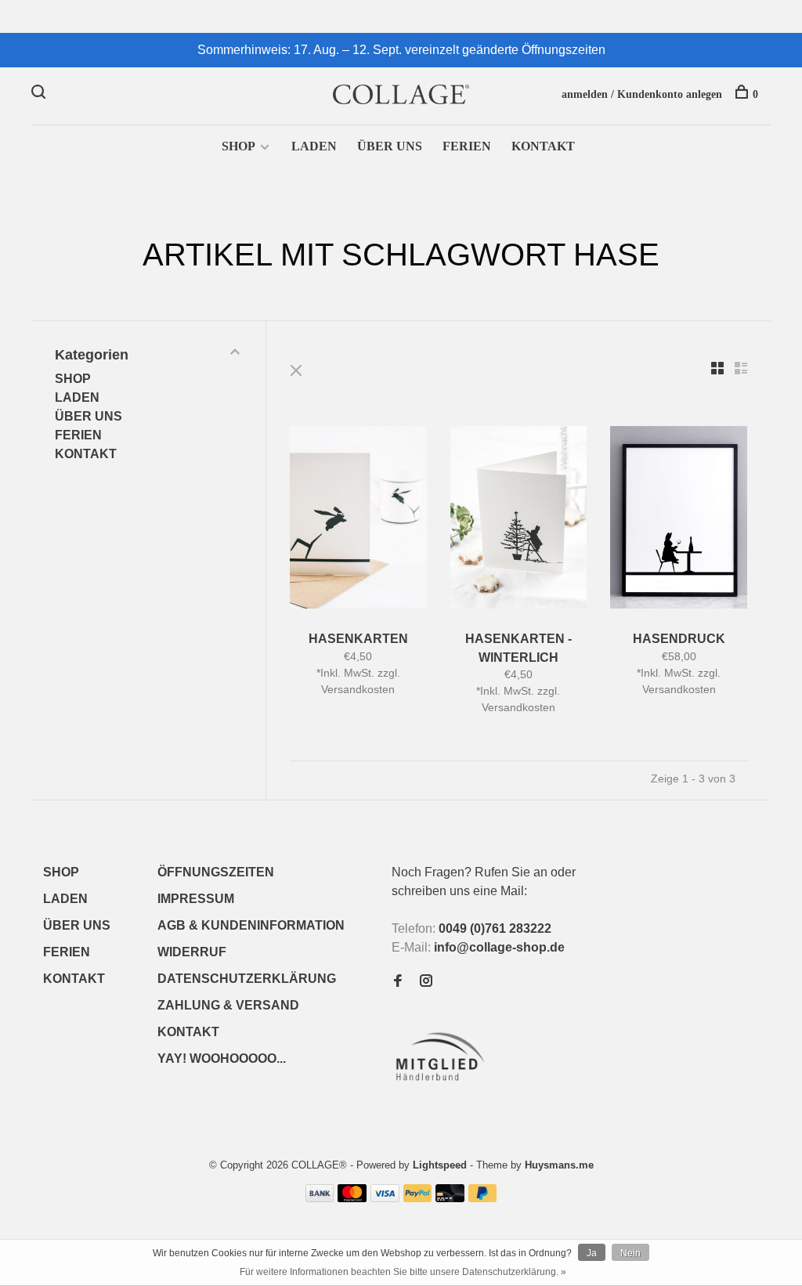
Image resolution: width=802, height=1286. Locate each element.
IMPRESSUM (195, 898)
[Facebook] (398, 981)
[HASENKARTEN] (358, 520)
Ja (592, 1253)
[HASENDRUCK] (678, 520)
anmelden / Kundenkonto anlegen (642, 94)
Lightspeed (440, 1165)
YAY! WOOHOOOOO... (221, 1058)
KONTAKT (543, 146)
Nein (630, 1253)
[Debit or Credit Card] (449, 1198)
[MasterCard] (352, 1198)
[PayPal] (417, 1198)
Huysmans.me (559, 1165)
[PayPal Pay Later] (482, 1198)
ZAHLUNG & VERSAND (228, 1005)
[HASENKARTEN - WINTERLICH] (518, 520)
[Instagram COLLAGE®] (426, 981)
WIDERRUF (191, 952)
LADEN (314, 146)
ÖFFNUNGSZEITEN (215, 872)
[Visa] (384, 1198)
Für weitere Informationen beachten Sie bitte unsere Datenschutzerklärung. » (403, 1271)
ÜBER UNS (389, 146)
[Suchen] (40, 94)
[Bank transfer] (319, 1198)
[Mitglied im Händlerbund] (444, 1085)
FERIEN (467, 146)
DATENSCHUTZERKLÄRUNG (246, 978)
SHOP (238, 146)
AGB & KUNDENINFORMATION (251, 925)
